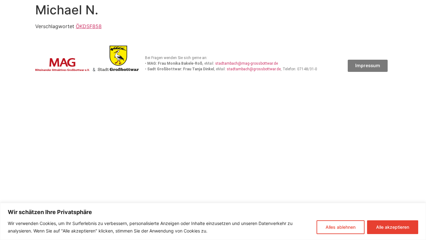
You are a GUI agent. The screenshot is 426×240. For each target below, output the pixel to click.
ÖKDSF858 (89, 26)
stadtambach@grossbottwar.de (254, 69)
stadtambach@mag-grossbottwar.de (246, 63)
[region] (213, 221)
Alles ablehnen (341, 227)
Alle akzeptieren (392, 227)
